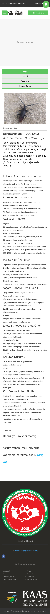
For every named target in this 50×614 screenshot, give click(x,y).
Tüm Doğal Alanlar (9, 579)
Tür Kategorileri (8, 577)
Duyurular (7, 574)
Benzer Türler (25, 86)
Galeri (25, 76)
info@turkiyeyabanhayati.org (16, 3)
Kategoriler (31, 574)
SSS (4, 582)
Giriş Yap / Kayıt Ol (41, 3)
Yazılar (29, 571)
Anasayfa (6, 571)
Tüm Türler (30, 577)
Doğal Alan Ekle (32, 579)
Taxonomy (25, 81)
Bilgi (25, 71)
